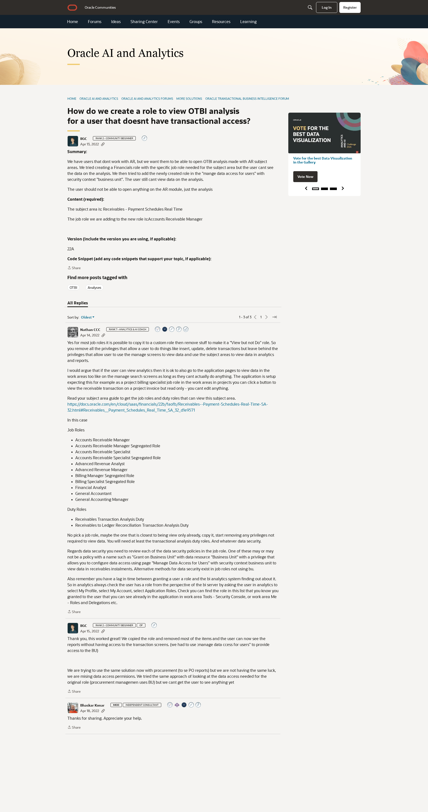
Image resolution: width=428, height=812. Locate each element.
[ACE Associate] (177, 705)
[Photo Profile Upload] (165, 329)
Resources (221, 21)
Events (174, 21)
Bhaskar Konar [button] (92, 705)
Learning (248, 21)
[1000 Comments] (198, 705)
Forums (94, 21)
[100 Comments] (179, 329)
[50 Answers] (191, 705)
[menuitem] (100, 7)
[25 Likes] (186, 329)
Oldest (86, 317)
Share (73, 268)
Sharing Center (144, 21)
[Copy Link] (103, 144)
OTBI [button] (73, 287)
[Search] (310, 7)
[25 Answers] (172, 329)
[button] (72, 141)
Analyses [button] (94, 287)
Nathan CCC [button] (90, 329)
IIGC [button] (83, 138)
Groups (195, 21)
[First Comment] (145, 138)
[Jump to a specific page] (274, 317)
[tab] (77, 303)
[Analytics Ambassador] (158, 329)
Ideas (116, 21)
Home (72, 21)
